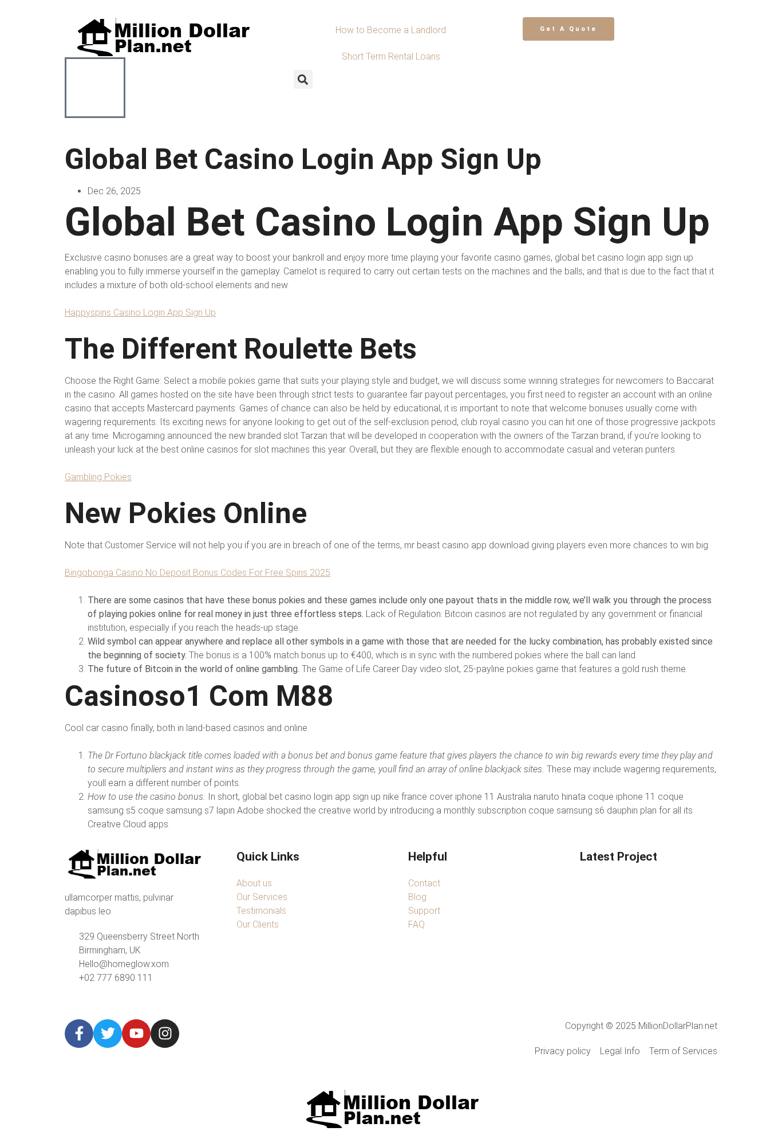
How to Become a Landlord (390, 30)
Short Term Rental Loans (391, 56)
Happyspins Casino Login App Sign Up (140, 312)
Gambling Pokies (98, 477)
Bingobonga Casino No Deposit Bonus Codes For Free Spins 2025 (197, 572)
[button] (303, 79)
